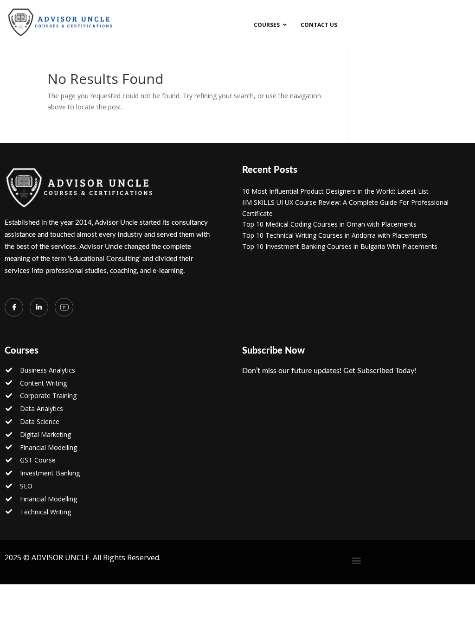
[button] (356, 560)
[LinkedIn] (39, 307)
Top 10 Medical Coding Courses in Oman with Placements (329, 224)
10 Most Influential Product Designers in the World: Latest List (335, 191)
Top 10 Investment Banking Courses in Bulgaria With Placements (339, 246)
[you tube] (64, 307)
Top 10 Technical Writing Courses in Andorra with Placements (334, 235)
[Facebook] (14, 307)
